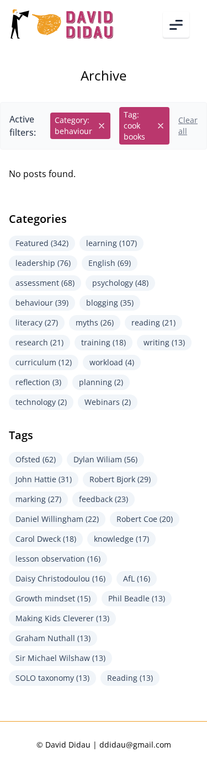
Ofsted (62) (35, 459)
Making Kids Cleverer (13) (62, 618)
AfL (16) (136, 578)
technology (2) (41, 402)
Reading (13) (130, 678)
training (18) (103, 342)
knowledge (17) (121, 539)
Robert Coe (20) (144, 519)
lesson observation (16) (57, 558)
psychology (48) (120, 283)
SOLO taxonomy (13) (52, 678)
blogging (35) (110, 302)
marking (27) (38, 499)
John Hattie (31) (43, 479)
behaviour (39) (41, 302)
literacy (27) (36, 322)
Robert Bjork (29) (120, 479)
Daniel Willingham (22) (57, 519)
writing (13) (164, 342)
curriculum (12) (43, 362)
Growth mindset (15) (53, 598)
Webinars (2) (107, 402)
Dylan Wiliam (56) (105, 459)
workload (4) (111, 362)
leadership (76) (43, 263)
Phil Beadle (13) (136, 598)
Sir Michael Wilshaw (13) (60, 658)
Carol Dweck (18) (45, 539)
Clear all (188, 125)
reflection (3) (38, 382)
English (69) (109, 263)
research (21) (39, 342)
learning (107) (111, 243)
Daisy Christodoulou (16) (60, 578)
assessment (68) (45, 283)
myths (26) (95, 322)
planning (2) (101, 382)
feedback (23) (103, 499)
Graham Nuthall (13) (53, 638)
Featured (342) (41, 243)
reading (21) (153, 322)
